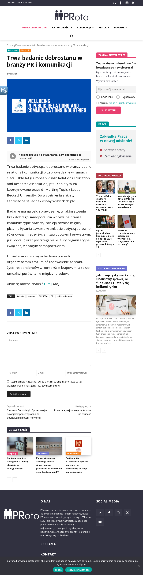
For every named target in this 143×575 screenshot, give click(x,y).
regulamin (113, 103)
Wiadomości (25, 50)
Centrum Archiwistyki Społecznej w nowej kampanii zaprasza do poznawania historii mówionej (27, 414)
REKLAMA (48, 544)
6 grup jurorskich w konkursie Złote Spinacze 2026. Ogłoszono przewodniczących (105, 238)
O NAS (45, 501)
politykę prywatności (127, 103)
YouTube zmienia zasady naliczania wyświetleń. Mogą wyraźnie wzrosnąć (126, 237)
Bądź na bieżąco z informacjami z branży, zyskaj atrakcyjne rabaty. (113, 74)
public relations (64, 296)
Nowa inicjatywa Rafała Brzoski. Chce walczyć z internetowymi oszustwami (127, 202)
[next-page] (15, 479)
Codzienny (107, 97)
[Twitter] (133, 3)
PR (52, 296)
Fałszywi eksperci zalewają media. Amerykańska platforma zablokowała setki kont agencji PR (49, 465)
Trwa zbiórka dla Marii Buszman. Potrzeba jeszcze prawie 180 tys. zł (104, 203)
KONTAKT (48, 554)
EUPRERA (43, 296)
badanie (32, 296)
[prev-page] (9, 479)
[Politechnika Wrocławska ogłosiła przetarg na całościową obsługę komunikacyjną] (78, 446)
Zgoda (58, 569)
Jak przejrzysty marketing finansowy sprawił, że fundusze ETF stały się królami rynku (115, 281)
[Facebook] (120, 3)
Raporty (12, 453)
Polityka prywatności (78, 569)
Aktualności (29, 45)
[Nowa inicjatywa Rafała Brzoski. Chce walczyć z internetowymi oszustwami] (127, 187)
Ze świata (43, 453)
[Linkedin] (26, 140)
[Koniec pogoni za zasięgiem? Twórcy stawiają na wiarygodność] (20, 446)
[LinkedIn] (114, 3)
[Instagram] (127, 3)
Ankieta (20, 296)
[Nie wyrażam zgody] (138, 566)
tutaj (48, 284)
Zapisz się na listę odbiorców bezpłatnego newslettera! (116, 65)
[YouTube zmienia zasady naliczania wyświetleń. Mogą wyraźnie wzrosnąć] (127, 221)
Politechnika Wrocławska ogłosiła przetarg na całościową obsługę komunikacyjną (77, 465)
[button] (71, 36)
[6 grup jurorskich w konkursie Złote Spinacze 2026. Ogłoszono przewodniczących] (105, 221)
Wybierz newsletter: (107, 81)
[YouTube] (100, 522)
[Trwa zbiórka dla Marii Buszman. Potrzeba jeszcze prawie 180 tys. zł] (105, 187)
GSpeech (85, 159)
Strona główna (14, 45)
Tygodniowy (128, 97)
